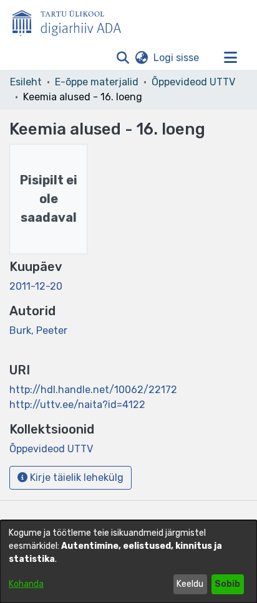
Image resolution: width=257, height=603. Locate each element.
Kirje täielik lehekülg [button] (75, 477)
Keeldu (190, 584)
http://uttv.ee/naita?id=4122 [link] (77, 405)
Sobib (227, 584)
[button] (122, 57)
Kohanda (26, 584)
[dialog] (128, 561)
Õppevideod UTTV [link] (193, 82)
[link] (51, 449)
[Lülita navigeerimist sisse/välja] (230, 58)
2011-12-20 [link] (35, 286)
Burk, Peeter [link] (38, 330)
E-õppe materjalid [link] (96, 82)
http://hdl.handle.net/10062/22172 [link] (93, 390)
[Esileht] (71, 20)
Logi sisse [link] (176, 58)
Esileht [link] (26, 82)
